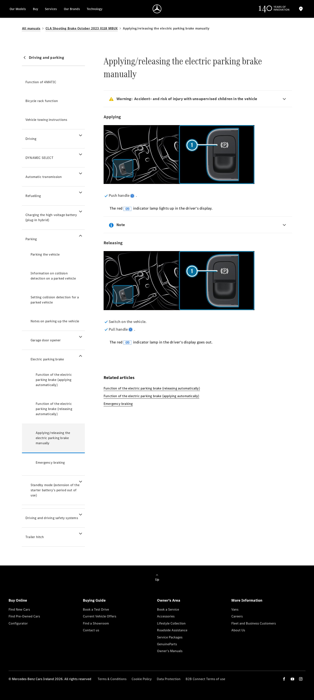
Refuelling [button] (33, 196)
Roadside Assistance (172, 630)
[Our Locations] (301, 9)
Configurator (18, 623)
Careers (237, 616)
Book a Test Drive (96, 609)
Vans (234, 609)
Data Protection (168, 679)
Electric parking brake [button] (47, 359)
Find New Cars (19, 609)
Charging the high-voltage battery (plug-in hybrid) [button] (51, 217)
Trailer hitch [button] (34, 537)
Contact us (91, 630)
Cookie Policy (142, 679)
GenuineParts (167, 644)
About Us (238, 630)
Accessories (166, 616)
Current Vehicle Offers (99, 616)
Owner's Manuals (169, 651)
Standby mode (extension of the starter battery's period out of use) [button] (55, 490)
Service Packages (169, 637)
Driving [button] (30, 138)
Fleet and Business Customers (253, 623)
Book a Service (168, 609)
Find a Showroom (96, 623)
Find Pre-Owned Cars (24, 616)
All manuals (31, 28)
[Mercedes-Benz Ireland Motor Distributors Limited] (157, 8)
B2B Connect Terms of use (205, 679)
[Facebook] (284, 679)
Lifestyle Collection (171, 623)
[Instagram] (300, 679)
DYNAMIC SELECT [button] (39, 157)
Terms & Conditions (112, 679)
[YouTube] (292, 679)
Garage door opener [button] (46, 340)
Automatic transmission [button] (43, 177)
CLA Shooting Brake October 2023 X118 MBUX (81, 28)
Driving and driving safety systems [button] (51, 518)
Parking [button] (31, 239)
